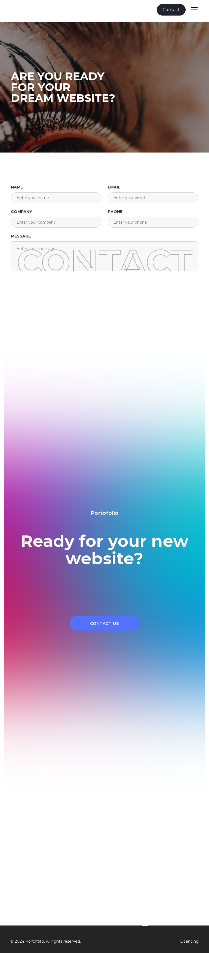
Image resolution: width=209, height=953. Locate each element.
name (17, 187)
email (114, 187)
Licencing (189, 941)
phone (115, 212)
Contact (171, 9)
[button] (193, 9)
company (21, 212)
